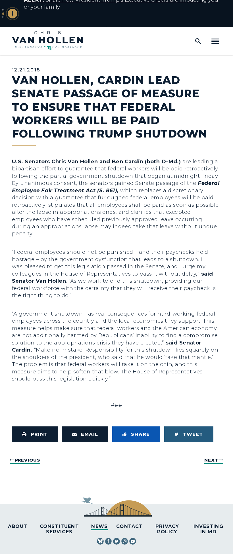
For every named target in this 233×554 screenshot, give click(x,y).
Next (211, 460)
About (17, 526)
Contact (129, 526)
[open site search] (198, 41)
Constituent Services (59, 528)
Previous (27, 460)
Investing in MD (208, 528)
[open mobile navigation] (215, 41)
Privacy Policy (167, 528)
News (99, 526)
